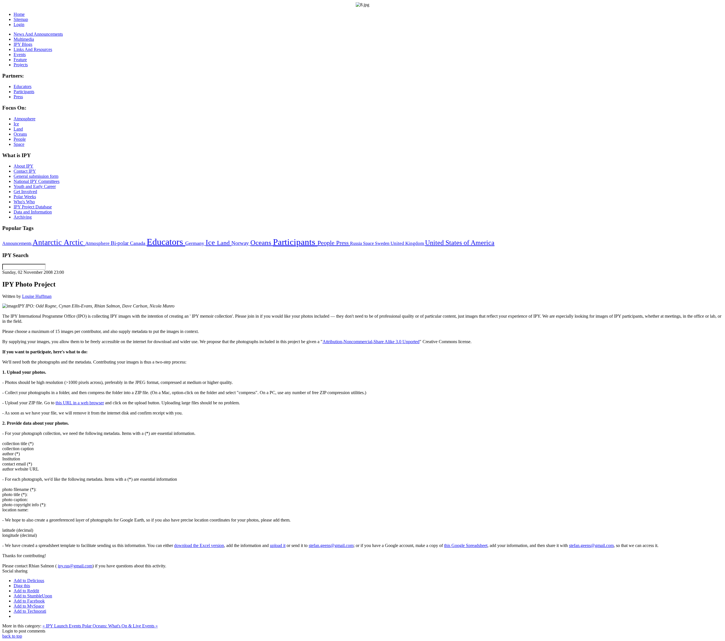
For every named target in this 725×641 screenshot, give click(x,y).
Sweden (383, 243)
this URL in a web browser (80, 402)
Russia (356, 243)
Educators (166, 242)
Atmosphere (98, 243)
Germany (195, 243)
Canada (138, 243)
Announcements (17, 243)
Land (224, 242)
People (326, 243)
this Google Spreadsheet (465, 545)
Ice (211, 242)
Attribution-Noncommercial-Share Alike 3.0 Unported (371, 341)
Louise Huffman (37, 296)
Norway (240, 243)
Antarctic (48, 242)
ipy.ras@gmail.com (75, 565)
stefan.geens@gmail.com (331, 545)
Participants (295, 242)
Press (343, 243)
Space (369, 243)
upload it (277, 545)
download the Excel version (199, 545)
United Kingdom (408, 243)
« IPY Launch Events (62, 625)
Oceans (261, 242)
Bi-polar (120, 243)
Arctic (74, 242)
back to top (12, 636)
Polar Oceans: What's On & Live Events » (120, 625)
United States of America (459, 242)
